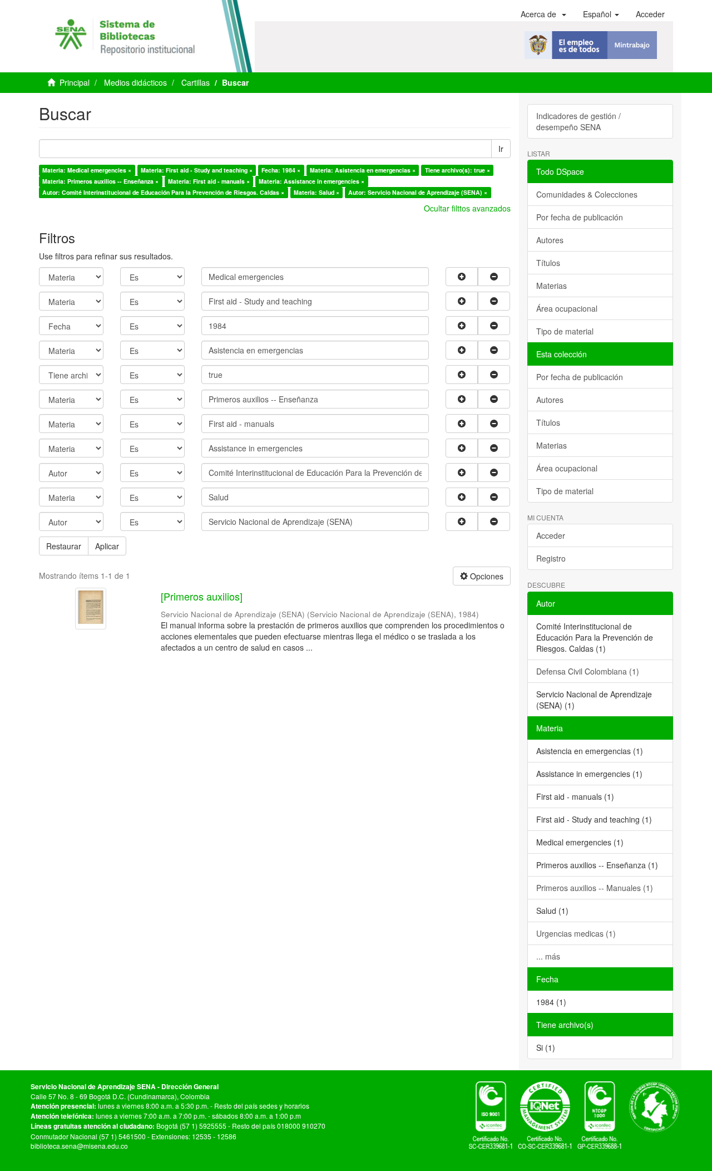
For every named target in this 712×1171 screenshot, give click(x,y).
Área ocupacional (566, 308)
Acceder (550, 535)
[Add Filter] (462, 276)
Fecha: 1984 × (280, 170)
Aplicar (107, 546)
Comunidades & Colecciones (586, 194)
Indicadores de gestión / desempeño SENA (578, 121)
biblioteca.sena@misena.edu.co (79, 1145)
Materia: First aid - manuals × (209, 181)
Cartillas (195, 82)
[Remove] (494, 276)
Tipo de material (565, 331)
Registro (551, 558)
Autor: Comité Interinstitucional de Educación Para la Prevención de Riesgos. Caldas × (163, 192)
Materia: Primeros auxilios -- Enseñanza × (100, 181)
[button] (543, 14)
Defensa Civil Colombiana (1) (587, 671)
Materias (551, 285)
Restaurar (63, 546)
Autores (549, 239)
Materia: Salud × (316, 192)
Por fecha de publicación (579, 217)
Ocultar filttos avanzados (467, 208)
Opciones (485, 576)
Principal (75, 82)
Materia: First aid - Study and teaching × (197, 170)
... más (548, 956)
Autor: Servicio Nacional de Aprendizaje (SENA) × (417, 192)
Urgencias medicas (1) (576, 933)
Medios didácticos (135, 82)
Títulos (548, 262)
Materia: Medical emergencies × (86, 170)
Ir (500, 148)
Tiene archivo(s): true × (457, 170)
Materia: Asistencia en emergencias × (363, 170)
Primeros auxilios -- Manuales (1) (594, 887)
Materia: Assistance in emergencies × (311, 181)
